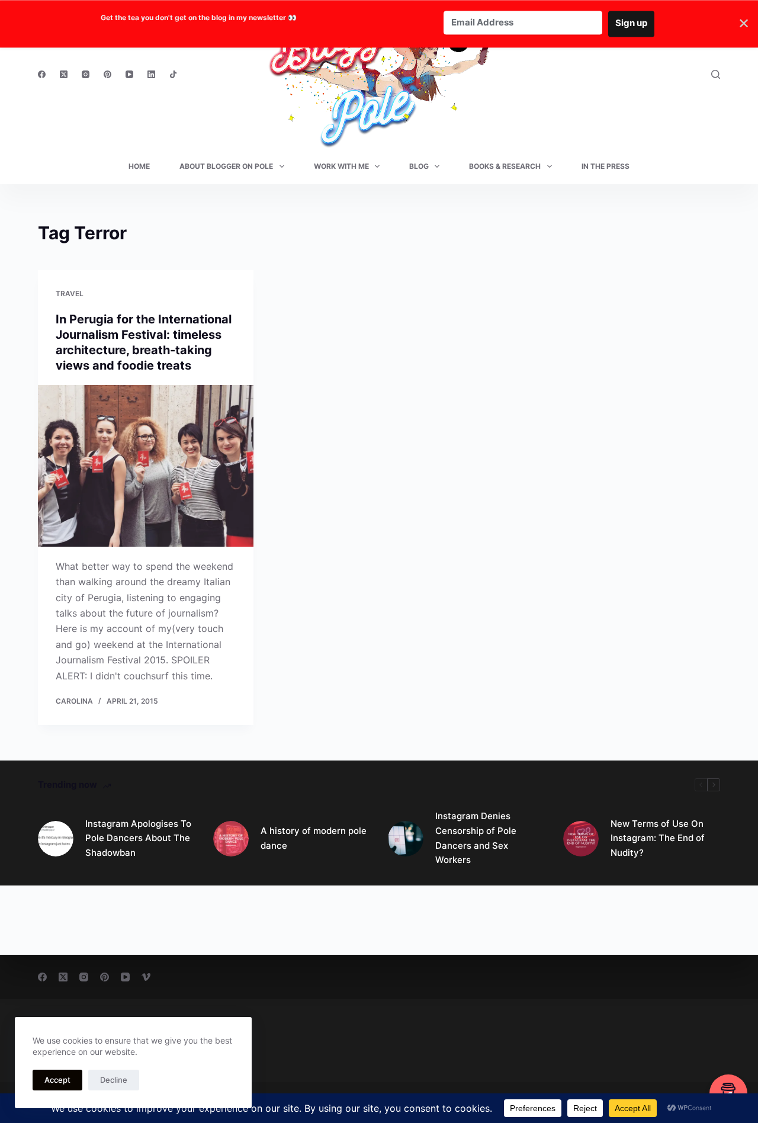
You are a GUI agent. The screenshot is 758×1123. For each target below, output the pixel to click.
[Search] (715, 74)
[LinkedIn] (151, 74)
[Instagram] (85, 74)
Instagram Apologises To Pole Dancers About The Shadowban (138, 838)
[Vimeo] (146, 977)
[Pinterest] (107, 74)
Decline (113, 1080)
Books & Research (505, 166)
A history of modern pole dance (314, 838)
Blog (419, 166)
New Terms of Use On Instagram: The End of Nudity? (658, 838)
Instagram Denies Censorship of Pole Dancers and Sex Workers (475, 837)
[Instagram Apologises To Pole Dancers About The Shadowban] (55, 838)
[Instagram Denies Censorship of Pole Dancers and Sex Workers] (405, 838)
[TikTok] (173, 74)
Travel (69, 293)
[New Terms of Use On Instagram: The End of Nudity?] (581, 838)
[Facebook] (42, 74)
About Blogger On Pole (226, 166)
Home (139, 166)
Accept (57, 1080)
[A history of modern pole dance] (231, 838)
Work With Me (341, 166)
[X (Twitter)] (64, 74)
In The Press (605, 166)
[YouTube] (129, 74)
